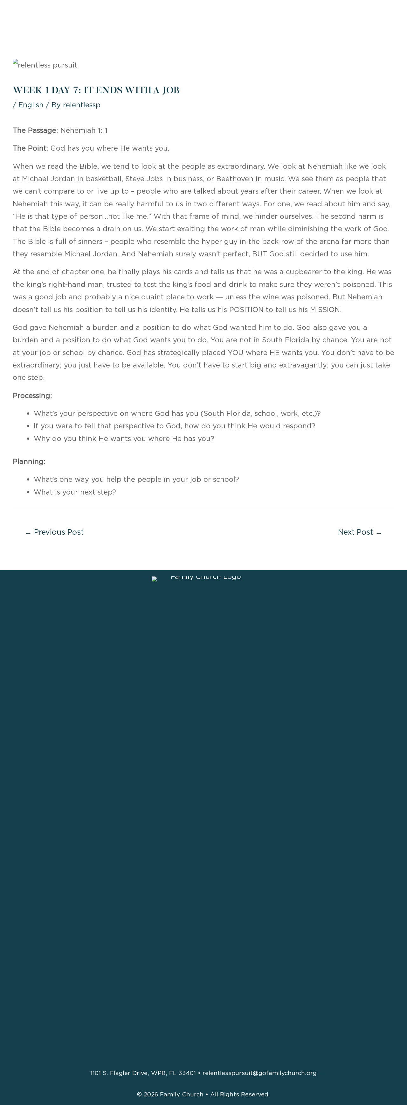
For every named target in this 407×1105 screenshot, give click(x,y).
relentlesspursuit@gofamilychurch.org (260, 1072)
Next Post (360, 532)
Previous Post (54, 532)
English (31, 105)
